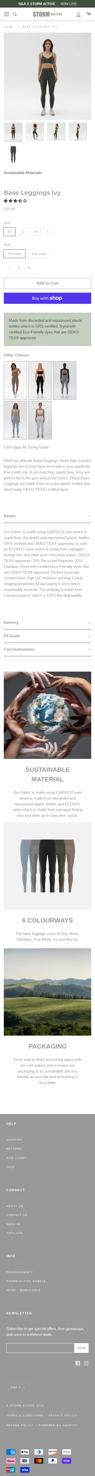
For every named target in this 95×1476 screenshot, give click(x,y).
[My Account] (76, 14)
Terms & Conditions (25, 1415)
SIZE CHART (16, 1158)
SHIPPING (14, 1139)
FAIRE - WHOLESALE (23, 1290)
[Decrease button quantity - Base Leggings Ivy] (10, 267)
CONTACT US (17, 1215)
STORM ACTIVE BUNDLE (26, 1281)
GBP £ (16, 1387)
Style (7, 244)
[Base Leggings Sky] (15, 438)
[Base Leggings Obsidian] (40, 398)
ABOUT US (15, 1206)
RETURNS (14, 1148)
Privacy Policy (63, 1415)
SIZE (7, 222)
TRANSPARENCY (19, 1272)
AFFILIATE (15, 1233)
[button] (16, 201)
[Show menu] (6, 14)
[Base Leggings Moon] (64, 398)
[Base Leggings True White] (40, 438)
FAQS (10, 1167)
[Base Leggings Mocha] (15, 398)
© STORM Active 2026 (25, 1405)
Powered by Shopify (58, 1425)
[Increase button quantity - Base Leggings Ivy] (28, 267)
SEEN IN (13, 1224)
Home (8, 27)
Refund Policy (20, 1425)
